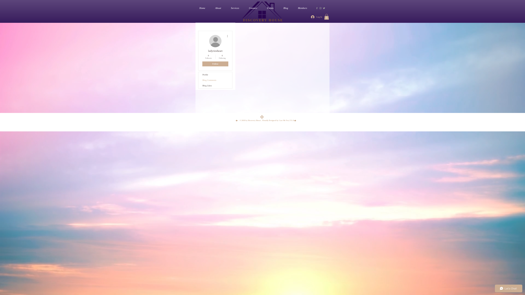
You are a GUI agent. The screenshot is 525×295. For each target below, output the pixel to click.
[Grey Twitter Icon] (324, 8)
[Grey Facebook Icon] (317, 8)
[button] (326, 17)
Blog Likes (207, 86)
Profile (205, 75)
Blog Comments (209, 80)
